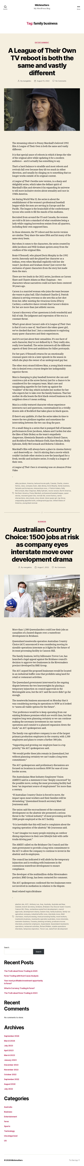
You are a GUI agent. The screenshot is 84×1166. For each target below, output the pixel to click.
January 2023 (10, 1060)
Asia (41, 904)
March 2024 (9, 1041)
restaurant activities (31, 926)
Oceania (34, 921)
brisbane (39, 907)
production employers (31, 924)
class (23, 486)
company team (31, 486)
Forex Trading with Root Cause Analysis (21, 976)
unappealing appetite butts (25, 501)
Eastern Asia (44, 912)
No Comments (60, 81)
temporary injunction (31, 929)
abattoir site (19, 904)
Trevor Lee (44, 929)
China (26, 909)
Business (42, 522)
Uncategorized (10, 1136)
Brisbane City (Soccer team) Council (56, 907)
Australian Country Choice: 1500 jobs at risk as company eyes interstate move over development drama (42, 544)
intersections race (40, 488)
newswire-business (22, 921)
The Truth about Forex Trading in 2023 (20, 993)
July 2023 (8, 1046)
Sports (7, 1126)
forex (6, 1121)
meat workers (61, 917)
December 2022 (11, 1065)
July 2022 (8, 1089)
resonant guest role (28, 496)
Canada (53, 483)
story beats (30, 498)
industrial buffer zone (39, 914)
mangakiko (27, 81)
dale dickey (42, 486)
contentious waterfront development (44, 909)
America (30, 483)
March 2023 (9, 1055)
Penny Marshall (35, 493)
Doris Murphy (52, 486)
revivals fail (41, 496)
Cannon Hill (19, 909)
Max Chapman (30, 491)
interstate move (54, 914)
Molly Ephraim (42, 491)
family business (63, 486)
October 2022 (10, 1074)
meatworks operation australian (43, 919)
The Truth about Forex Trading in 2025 (20, 971)
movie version (53, 491)
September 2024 (11, 1036)
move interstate (62, 919)
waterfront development (58, 929)
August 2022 (9, 1084)
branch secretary (28, 907)
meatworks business (23, 919)
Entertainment (42, 42)
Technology (9, 1131)
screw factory (51, 496)
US (5, 1141)
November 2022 (11, 1070)
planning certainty (44, 921)
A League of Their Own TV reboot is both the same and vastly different (42, 61)
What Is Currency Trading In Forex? (19, 988)
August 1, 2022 (43, 567)
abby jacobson (20, 483)
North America (65, 491)
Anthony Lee (34, 904)
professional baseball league (52, 493)
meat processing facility (46, 917)
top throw (61, 498)
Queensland (45, 924)
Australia (47, 904)
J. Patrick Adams (54, 488)
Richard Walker (45, 926)
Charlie (59, 483)
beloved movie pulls (41, 483)
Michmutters (42, 5)
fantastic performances (24, 488)
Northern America (22, 493)
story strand (39, 498)
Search (6, 947)
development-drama (31, 912)
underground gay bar (44, 501)
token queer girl (51, 498)
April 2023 (8, 1050)
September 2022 (11, 1079)
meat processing (30, 917)
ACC (27, 904)
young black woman (29, 503)
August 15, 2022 (43, 81)
